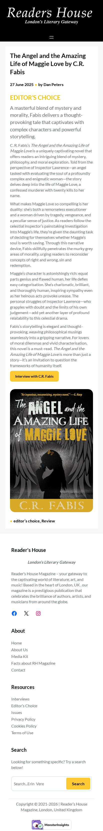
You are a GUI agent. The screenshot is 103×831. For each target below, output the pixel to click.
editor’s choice (27, 520)
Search (78, 783)
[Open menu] (51, 37)
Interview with (34, 376)
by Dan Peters (51, 84)
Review (48, 520)
